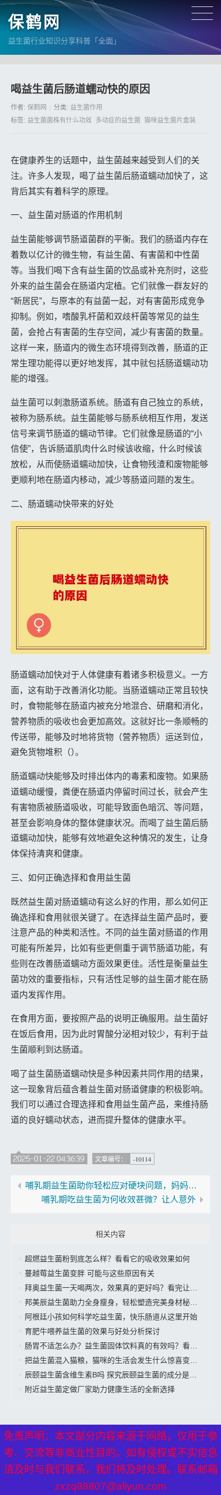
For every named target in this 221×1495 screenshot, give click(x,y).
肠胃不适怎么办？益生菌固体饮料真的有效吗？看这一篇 (118, 1345)
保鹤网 (34, 22)
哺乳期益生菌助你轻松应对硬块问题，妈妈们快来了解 (115, 1185)
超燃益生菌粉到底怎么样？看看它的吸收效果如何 (107, 1258)
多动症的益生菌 (118, 120)
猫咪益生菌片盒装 (170, 120)
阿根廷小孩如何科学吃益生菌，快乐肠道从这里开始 (111, 1316)
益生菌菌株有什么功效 (59, 120)
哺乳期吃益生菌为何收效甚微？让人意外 (118, 1199)
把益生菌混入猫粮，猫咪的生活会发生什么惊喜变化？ (115, 1360)
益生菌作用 (86, 107)
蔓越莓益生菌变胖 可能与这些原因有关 (89, 1273)
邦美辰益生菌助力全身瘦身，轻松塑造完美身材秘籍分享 (118, 1302)
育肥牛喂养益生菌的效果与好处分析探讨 (92, 1331)
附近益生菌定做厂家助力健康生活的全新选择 (100, 1389)
